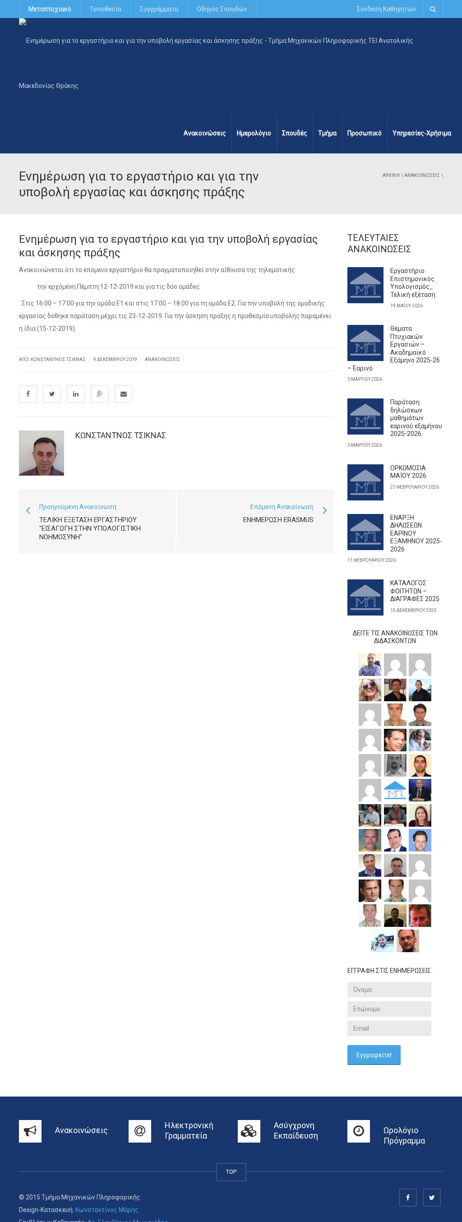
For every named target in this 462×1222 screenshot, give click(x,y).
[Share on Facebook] (28, 394)
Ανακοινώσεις (205, 133)
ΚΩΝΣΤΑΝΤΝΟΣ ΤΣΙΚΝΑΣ (120, 435)
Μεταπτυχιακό (49, 9)
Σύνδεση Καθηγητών (386, 9)
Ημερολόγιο (254, 133)
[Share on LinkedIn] (76, 394)
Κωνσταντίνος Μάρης (107, 1209)
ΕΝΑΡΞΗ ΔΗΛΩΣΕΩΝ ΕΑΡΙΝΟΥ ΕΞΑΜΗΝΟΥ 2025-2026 (416, 533)
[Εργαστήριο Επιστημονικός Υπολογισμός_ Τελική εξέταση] (365, 285)
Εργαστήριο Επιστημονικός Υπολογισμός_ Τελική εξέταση (412, 282)
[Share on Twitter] (52, 394)
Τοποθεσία (105, 9)
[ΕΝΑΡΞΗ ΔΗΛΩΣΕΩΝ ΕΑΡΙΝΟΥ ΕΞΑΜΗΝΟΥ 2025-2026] (365, 532)
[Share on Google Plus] (100, 394)
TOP (231, 1171)
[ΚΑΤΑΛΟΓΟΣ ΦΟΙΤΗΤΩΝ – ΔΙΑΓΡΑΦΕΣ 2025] (365, 597)
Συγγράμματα (159, 9)
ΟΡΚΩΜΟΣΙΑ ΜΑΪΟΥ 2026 (408, 472)
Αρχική (391, 175)
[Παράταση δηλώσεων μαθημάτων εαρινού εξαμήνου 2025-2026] (365, 416)
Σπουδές (294, 133)
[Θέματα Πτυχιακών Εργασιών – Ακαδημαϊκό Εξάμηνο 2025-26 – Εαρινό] (365, 343)
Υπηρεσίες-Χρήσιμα (422, 133)
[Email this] (124, 394)
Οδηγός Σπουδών (222, 9)
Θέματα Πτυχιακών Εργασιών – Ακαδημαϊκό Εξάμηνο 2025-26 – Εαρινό (393, 348)
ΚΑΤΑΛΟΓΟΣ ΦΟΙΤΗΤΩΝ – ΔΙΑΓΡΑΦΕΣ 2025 (414, 590)
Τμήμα (327, 133)
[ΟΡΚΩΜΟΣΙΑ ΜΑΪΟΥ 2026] (365, 482)
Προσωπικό (364, 133)
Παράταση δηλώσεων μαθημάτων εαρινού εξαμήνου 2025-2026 (416, 417)
